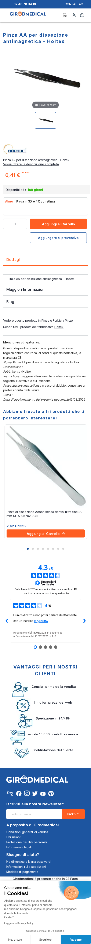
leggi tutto (41, 621)
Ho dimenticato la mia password (28, 861)
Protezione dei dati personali (26, 842)
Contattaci (74, 4)
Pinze (45, 320)
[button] (27, 549)
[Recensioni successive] (84, 621)
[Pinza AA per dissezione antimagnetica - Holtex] (45, 120)
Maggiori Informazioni (25, 289)
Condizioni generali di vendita (27, 832)
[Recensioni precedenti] (7, 621)
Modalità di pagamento (22, 872)
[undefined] (75, 589)
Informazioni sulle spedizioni (26, 866)
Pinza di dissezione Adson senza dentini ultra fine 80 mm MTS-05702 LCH (44, 514)
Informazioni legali (19, 847)
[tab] (45, 261)
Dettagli (13, 259)
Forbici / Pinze (63, 320)
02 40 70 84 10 (25, 4)
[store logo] (28, 15)
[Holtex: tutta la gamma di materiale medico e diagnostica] (45, 149)
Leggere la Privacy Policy (18, 923)
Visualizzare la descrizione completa (31, 164)
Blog (10, 301)
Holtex (58, 327)
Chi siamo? (13, 837)
